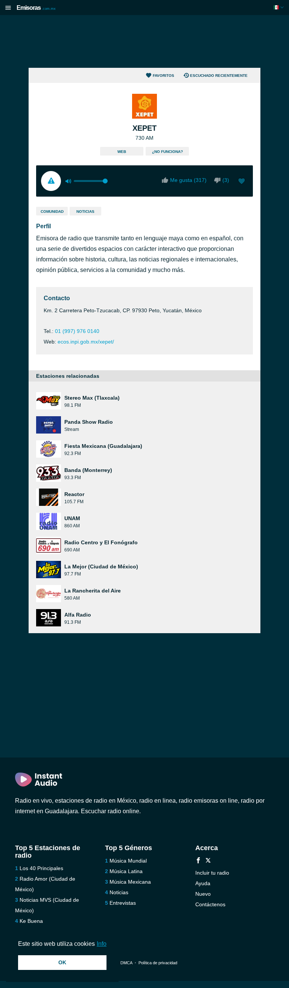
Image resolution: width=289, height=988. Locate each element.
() (225, 180)
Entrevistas (123, 903)
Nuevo (203, 894)
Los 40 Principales (41, 868)
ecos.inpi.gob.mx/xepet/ (86, 342)
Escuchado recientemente (219, 75)
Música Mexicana (130, 882)
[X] (208, 861)
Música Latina (126, 871)
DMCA (126, 963)
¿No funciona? (167, 152)
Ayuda (202, 883)
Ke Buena (31, 921)
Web (121, 152)
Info (101, 944)
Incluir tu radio (212, 873)
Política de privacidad (157, 963)
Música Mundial (128, 861)
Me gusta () (188, 180)
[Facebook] (198, 861)
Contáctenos (210, 904)
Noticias (85, 211)
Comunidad (52, 211)
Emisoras (36, 8)
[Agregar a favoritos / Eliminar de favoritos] (241, 182)
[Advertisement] (144, 41)
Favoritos (163, 75)
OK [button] (62, 962)
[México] (279, 7)
